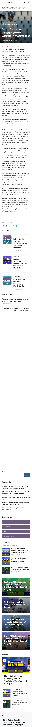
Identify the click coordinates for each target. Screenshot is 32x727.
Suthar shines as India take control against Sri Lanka (14, 604)
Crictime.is (9, 2)
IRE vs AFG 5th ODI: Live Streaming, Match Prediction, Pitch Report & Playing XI (15, 640)
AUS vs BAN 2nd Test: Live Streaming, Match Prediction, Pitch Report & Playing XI (15, 492)
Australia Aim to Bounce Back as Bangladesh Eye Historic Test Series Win (15, 503)
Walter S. (9, 23)
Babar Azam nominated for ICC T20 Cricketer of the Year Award (17, 309)
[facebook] (6, 226)
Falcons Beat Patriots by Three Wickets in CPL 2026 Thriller (15, 509)
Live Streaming (7, 238)
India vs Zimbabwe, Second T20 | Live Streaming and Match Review (20, 263)
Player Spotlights (8, 536)
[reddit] (9, 226)
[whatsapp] (13, 226)
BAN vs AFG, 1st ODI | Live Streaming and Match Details (19, 283)
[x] (3, 226)
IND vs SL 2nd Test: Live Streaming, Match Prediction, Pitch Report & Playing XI (15, 487)
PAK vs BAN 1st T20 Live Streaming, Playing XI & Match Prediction (20, 243)
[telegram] (16, 226)
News (4, 14)
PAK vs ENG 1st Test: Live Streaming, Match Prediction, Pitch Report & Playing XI (15, 586)
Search (4, 471)
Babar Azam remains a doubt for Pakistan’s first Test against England (15, 622)
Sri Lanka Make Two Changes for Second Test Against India (16, 498)
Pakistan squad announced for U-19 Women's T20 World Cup (15, 300)
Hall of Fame (6, 522)
